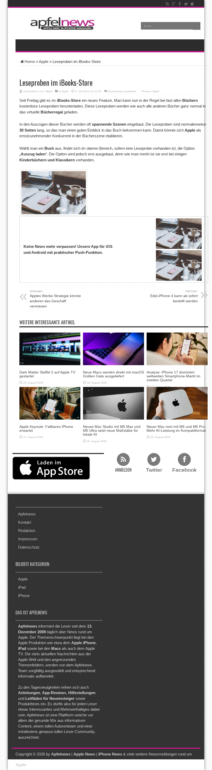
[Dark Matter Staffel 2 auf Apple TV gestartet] (49, 348)
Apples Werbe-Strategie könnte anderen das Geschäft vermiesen (55, 299)
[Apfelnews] (61, 23)
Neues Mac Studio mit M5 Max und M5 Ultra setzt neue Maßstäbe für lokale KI (111, 430)
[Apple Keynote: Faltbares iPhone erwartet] (49, 403)
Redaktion (26, 530)
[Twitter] (185, 4)
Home (30, 61)
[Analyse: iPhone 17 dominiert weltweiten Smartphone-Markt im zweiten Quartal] (177, 348)
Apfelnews (27, 514)
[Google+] (173, 4)
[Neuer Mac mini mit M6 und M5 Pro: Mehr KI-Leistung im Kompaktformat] (177, 403)
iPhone (24, 595)
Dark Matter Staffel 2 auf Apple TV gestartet (47, 374)
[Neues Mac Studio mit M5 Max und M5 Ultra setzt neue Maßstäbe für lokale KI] (113, 403)
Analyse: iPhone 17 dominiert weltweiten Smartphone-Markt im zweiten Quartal (173, 376)
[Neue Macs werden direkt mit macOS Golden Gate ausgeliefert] (113, 348)
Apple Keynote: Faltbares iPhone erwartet (46, 428)
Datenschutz (29, 547)
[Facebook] (179, 4)
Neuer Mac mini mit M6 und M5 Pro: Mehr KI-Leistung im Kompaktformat (176, 428)
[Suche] (196, 26)
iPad (22, 587)
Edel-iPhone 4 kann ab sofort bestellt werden (174, 296)
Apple (43, 61)
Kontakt (24, 522)
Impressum (27, 539)
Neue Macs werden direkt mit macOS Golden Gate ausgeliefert (113, 374)
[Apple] (192, 4)
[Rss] (167, 4)
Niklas (48, 91)
